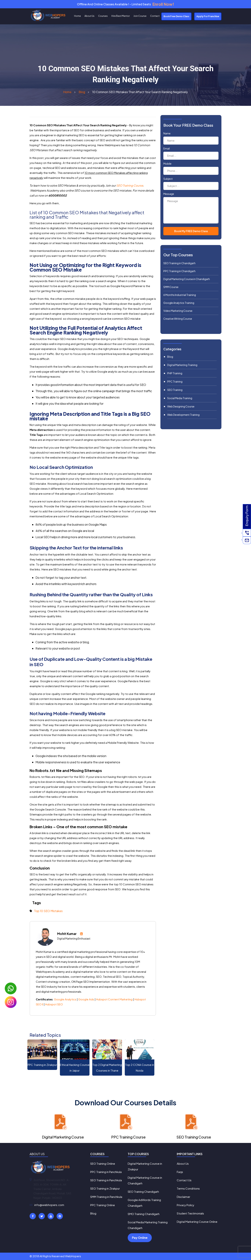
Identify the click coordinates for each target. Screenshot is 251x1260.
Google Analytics (65, 999)
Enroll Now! (163, 4)
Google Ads (86, 999)
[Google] (51, 1216)
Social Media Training (179, 398)
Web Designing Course (180, 406)
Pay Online (140, 1238)
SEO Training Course (129, 185)
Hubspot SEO (54, 1004)
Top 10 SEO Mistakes (48, 911)
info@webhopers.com (49, 1205)
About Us (89, 16)
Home (77, 16)
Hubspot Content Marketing (114, 999)
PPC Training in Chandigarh (179, 271)
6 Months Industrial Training (179, 294)
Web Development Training (183, 414)
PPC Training (174, 381)
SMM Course (170, 287)
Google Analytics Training (178, 302)
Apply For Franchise (207, 16)
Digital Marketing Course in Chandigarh (186, 279)
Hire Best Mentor (120, 16)
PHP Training (174, 373)
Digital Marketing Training (182, 365)
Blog (170, 356)
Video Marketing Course (177, 310)
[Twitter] (42, 1216)
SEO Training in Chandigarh (179, 263)
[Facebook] (33, 1216)
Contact (154, 16)
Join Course (139, 16)
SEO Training (174, 389)
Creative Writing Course (177, 318)
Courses (103, 16)
